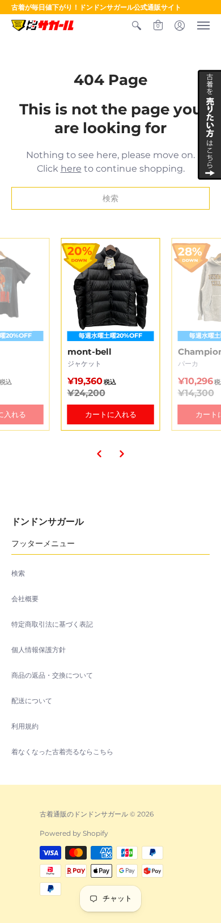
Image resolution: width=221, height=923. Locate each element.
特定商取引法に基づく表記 (52, 624)
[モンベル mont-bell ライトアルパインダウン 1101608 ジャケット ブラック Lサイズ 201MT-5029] (111, 334)
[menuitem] (136, 25)
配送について (31, 700)
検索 (18, 573)
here (71, 168)
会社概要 (25, 598)
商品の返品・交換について (52, 675)
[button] (136, 25)
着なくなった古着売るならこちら (62, 751)
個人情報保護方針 (38, 649)
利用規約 (25, 726)
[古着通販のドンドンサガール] (42, 25)
